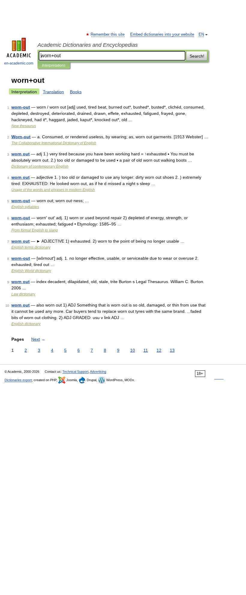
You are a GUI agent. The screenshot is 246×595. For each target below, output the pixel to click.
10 (132, 350)
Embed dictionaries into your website (162, 34)
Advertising (98, 371)
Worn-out (21, 136)
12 (159, 350)
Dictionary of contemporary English (39, 166)
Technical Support (75, 371)
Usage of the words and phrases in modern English (53, 190)
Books (76, 91)
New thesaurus (23, 126)
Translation (53, 91)
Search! (197, 56)
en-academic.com (18, 63)
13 (172, 350)
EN (201, 34)
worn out (20, 153)
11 (145, 350)
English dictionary (25, 324)
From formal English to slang (34, 230)
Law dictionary (23, 294)
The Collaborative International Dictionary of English (53, 143)
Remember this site (107, 34)
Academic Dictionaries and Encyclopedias (88, 45)
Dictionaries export (18, 380)
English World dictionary (31, 271)
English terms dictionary (30, 247)
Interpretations (53, 65)
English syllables (25, 207)
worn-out (20, 107)
